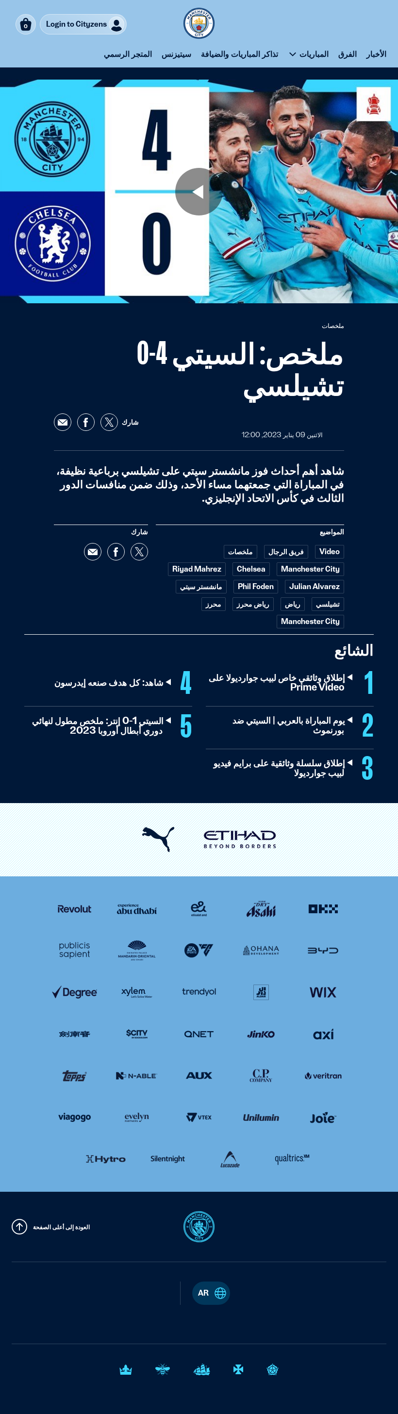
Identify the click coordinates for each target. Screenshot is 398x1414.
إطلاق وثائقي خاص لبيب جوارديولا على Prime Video (276, 682)
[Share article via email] (62, 422)
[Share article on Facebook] (86, 422)
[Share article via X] (109, 422)
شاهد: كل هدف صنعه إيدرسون (108, 683)
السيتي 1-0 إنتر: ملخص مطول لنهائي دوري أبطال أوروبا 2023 (97, 726)
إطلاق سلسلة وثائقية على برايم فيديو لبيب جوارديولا (279, 768)
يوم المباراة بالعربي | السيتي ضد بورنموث (288, 725)
